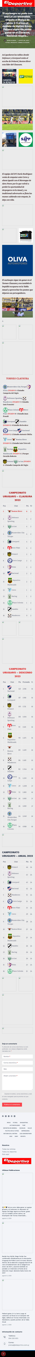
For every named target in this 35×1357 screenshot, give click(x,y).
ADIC (10, 1136)
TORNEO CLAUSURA (23, 42)
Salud (30, 1128)
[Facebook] (3, 1116)
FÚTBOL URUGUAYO (11, 42)
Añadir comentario (10, 1076)
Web (5, 1069)
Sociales (22, 1128)
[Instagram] (8, 1116)
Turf (23, 1125)
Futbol (15, 1122)
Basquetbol (24, 1122)
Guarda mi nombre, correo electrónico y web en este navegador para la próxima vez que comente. (17, 1096)
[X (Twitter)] (6, 1116)
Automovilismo (15, 1125)
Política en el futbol (12, 1131)
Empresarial (25, 1131)
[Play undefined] (3, 1353)
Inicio (8, 1122)
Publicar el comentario (12, 1104)
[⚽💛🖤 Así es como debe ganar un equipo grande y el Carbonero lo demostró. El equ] (17, 1188)
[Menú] (32, 3)
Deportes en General (10, 1128)
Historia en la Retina (10, 1133)
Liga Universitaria (26, 1133)
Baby (16, 1136)
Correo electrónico (11, 1063)
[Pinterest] (11, 1116)
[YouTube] (14, 1116)
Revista (23, 1136)
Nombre (7, 1056)
